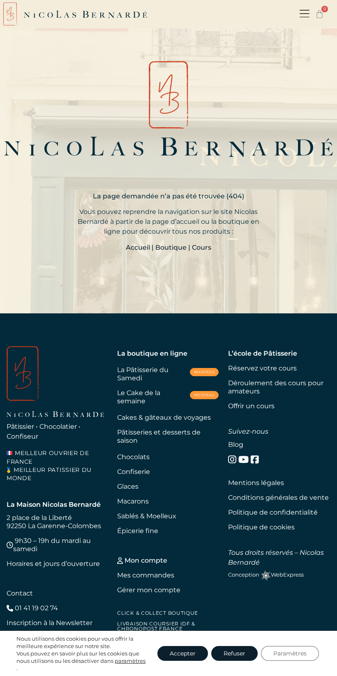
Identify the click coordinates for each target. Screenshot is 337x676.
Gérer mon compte (148, 590)
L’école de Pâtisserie (262, 353)
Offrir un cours (251, 406)
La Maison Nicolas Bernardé (54, 504)
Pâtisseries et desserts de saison (159, 436)
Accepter (183, 653)
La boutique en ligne (152, 353)
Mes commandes (145, 575)
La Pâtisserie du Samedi (166, 374)
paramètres (130, 661)
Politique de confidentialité (273, 512)
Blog (235, 444)
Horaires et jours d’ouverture (53, 564)
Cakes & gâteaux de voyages (164, 417)
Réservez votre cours (262, 368)
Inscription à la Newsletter (49, 623)
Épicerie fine (137, 531)
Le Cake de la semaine (166, 397)
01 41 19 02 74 (35, 608)
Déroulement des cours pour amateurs (275, 387)
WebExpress (287, 575)
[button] (304, 14)
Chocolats (133, 457)
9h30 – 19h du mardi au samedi (52, 545)
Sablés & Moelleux (146, 516)
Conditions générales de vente (278, 497)
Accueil (138, 247)
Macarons (133, 501)
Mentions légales (256, 483)
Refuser (234, 653)
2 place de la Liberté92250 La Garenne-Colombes (54, 522)
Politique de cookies (261, 527)
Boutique (171, 247)
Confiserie (133, 472)
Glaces (127, 486)
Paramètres (290, 653)
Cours (201, 247)
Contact (20, 593)
